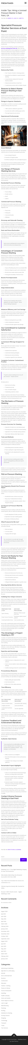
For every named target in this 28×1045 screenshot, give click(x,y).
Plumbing (3, 1008)
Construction (4, 980)
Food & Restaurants (6, 990)
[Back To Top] (14, 1036)
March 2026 (4, 924)
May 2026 (3, 919)
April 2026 (3, 921)
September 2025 (5, 938)
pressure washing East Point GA (9, 48)
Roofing (3, 1010)
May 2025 (3, 949)
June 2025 (3, 946)
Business (3, 978)
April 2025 (3, 951)
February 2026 (4, 926)
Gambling (3, 993)
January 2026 (4, 929)
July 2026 (3, 914)
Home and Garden (5, 998)
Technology (4, 1020)
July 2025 (3, 944)
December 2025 (5, 931)
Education (3, 983)
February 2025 (4, 956)
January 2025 (4, 958)
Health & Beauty (5, 995)
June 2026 (3, 916)
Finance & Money (5, 988)
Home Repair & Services (7, 1000)
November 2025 (5, 934)
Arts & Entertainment (6, 975)
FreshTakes (7, 3)
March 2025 (4, 953)
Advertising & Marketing (7, 968)
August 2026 (4, 911)
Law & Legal (4, 1003)
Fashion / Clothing (5, 985)
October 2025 (4, 936)
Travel (2, 1025)
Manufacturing (4, 1005)
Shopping (3, 1018)
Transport (3, 1023)
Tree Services (4, 1028)
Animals (3, 973)
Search (2, 856)
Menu (25, 3)
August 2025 (4, 941)
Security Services (5, 1015)
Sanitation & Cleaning (14, 849)
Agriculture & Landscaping (7, 970)
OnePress (20, 1039)
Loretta (21, 18)
